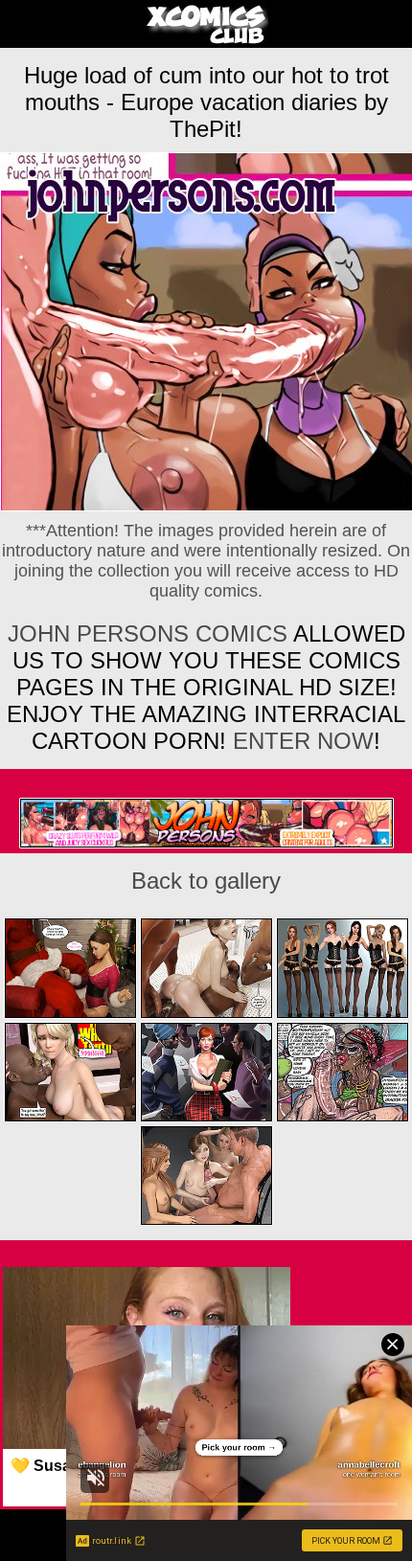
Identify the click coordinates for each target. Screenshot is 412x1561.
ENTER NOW (300, 741)
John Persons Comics (147, 633)
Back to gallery (206, 881)
